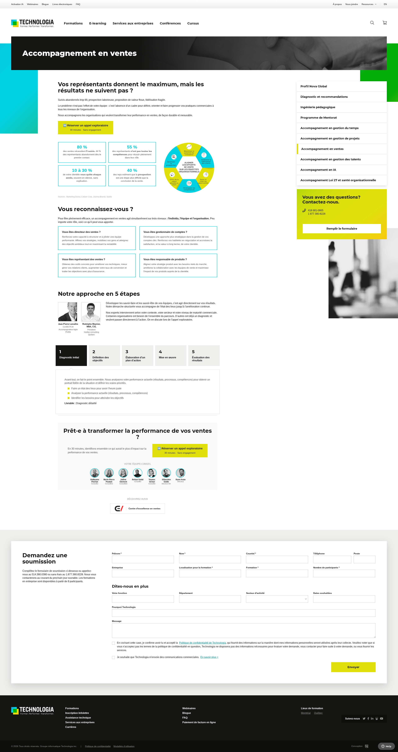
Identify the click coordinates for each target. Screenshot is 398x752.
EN (385, 4)
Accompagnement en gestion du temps (330, 128)
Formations (72, 708)
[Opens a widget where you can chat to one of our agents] (386, 746)
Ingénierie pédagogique (318, 107)
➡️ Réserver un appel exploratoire (85, 127)
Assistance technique (78, 717)
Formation (252, 567)
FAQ (78, 4)
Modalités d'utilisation (123, 746)
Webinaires (32, 4)
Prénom (116, 553)
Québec (318, 713)
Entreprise (117, 567)
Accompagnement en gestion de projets (330, 138)
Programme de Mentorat (319, 117)
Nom (182, 553)
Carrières (70, 727)
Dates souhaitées (322, 593)
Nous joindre (351, 4)
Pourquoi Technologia (124, 607)
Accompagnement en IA (318, 170)
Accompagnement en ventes (322, 149)
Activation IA (17, 4)
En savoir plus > (209, 657)
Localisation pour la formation (196, 567)
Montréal (306, 713)
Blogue (45, 4)
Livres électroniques (62, 4)
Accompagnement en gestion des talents (331, 159)
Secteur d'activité (255, 593)
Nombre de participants (326, 567)
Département (186, 593)
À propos (337, 4)
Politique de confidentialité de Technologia (202, 642)
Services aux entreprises (80, 722)
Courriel (251, 553)
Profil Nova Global (314, 86)
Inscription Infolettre (77, 713)
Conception (357, 746)
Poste (357, 553)
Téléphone (319, 553)
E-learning (97, 23)
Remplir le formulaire (341, 228)
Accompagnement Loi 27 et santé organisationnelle (338, 180)
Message (116, 621)
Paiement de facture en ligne (199, 722)
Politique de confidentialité (98, 746)
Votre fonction (119, 593)
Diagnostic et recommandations (324, 97)
